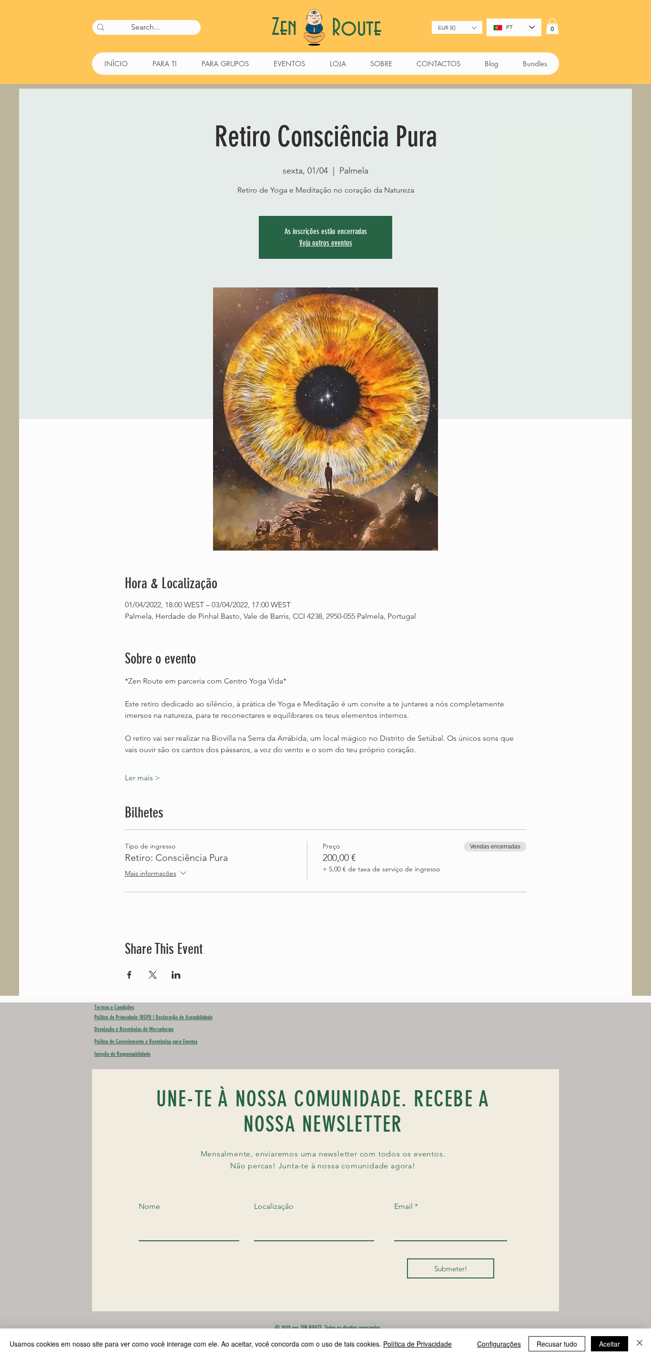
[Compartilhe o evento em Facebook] (129, 975)
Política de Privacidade (417, 1344)
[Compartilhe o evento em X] (152, 975)
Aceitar (609, 1344)
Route (356, 28)
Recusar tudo (557, 1344)
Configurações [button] (499, 1344)
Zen (287, 28)
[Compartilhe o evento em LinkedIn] (176, 975)
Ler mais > (142, 777)
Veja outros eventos (325, 242)
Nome (149, 1206)
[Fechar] (639, 1343)
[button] (457, 27)
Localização (274, 1206)
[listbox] (457, 27)
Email (403, 1206)
